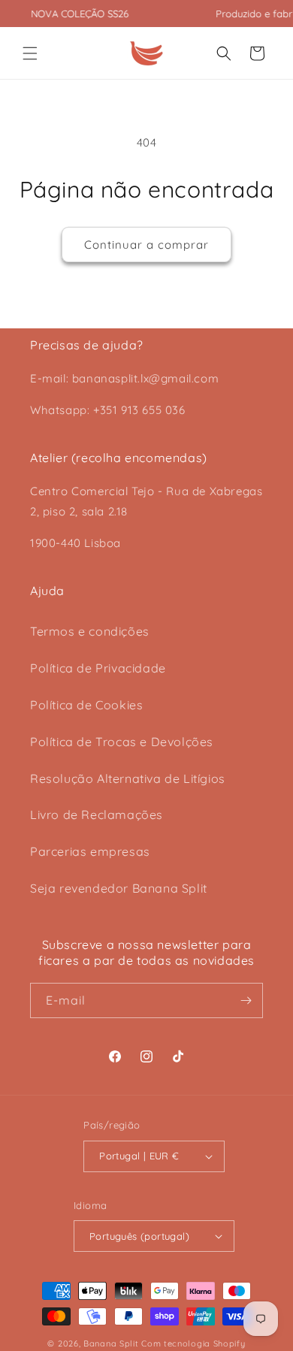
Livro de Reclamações (96, 814)
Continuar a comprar (146, 244)
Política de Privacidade (98, 668)
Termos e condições (90, 631)
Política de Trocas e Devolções (121, 741)
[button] (30, 53)
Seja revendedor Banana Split (118, 888)
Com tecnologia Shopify (193, 1343)
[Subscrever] (245, 1000)
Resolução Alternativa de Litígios (127, 778)
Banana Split (110, 1343)
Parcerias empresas (90, 851)
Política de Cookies (86, 704)
